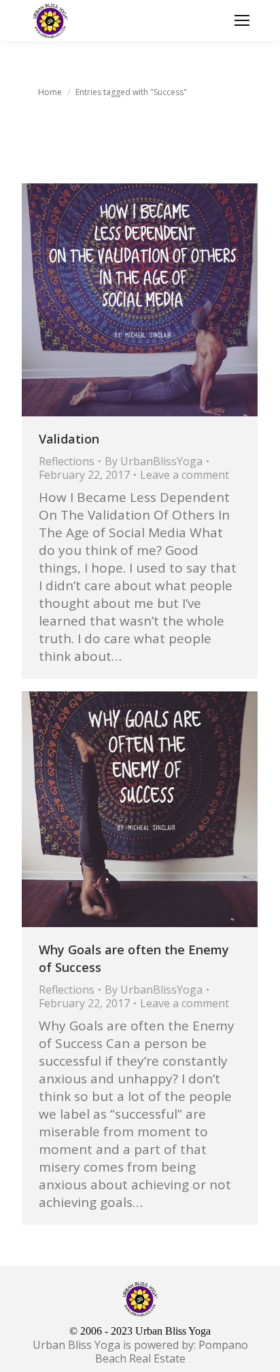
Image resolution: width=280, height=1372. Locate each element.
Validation (69, 439)
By (154, 461)
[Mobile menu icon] (242, 20)
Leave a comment (184, 475)
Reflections (66, 461)
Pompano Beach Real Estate (171, 1351)
